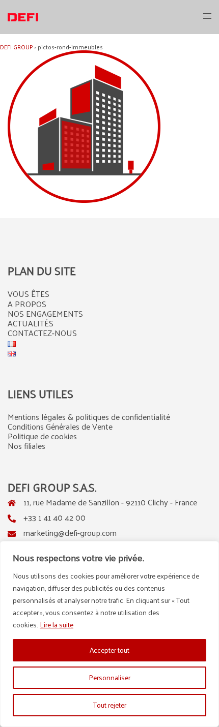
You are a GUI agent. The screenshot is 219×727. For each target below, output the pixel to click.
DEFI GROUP (16, 46)
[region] (109, 634)
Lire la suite (56, 624)
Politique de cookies (42, 436)
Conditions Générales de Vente (60, 426)
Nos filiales (26, 445)
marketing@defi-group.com (70, 532)
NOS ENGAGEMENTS (45, 313)
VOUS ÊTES (28, 293)
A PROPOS (27, 303)
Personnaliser (109, 677)
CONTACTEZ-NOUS (42, 332)
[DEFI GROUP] (23, 16)
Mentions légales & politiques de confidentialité (89, 416)
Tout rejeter (109, 705)
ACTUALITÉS (30, 323)
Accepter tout (109, 650)
